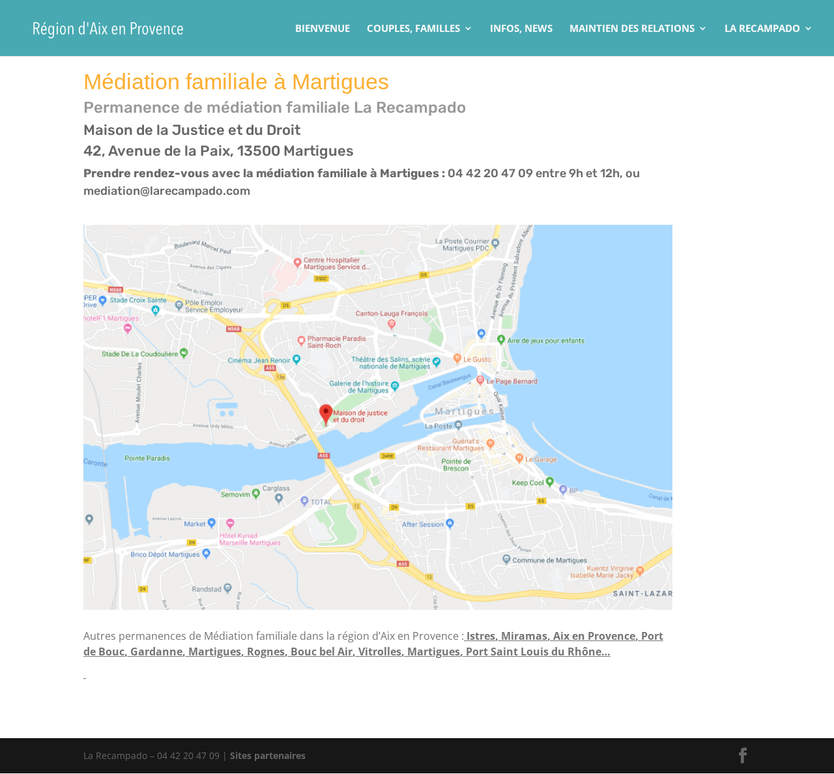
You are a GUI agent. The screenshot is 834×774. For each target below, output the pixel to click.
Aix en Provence (594, 636)
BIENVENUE (322, 29)
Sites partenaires (268, 755)
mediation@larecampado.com (166, 191)
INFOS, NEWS (521, 29)
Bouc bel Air (321, 651)
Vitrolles (379, 651)
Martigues (214, 651)
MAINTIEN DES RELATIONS (632, 29)
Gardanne (156, 651)
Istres (481, 636)
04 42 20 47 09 (490, 173)
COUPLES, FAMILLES (413, 29)
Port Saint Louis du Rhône (533, 651)
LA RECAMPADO (762, 29)
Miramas (524, 636)
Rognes (266, 651)
